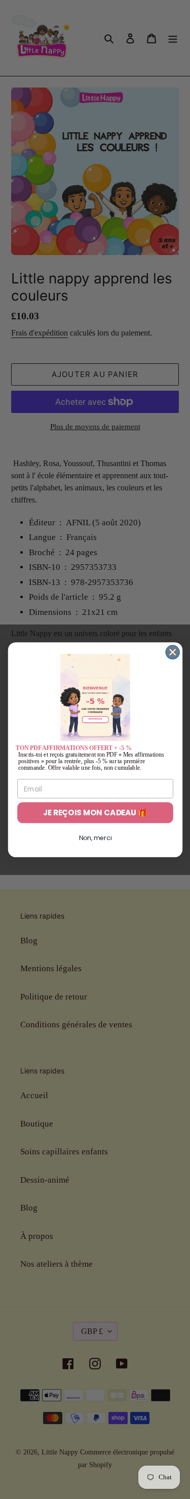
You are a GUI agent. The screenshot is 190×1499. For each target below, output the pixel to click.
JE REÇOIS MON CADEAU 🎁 (95, 812)
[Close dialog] (172, 652)
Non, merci (95, 838)
